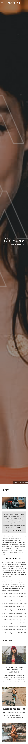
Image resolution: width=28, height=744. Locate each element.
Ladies (5, 490)
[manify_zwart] (14, 3)
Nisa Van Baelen (17, 531)
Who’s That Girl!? (17, 527)
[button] (2, 2)
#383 (14, 708)
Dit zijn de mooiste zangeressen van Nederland (14, 669)
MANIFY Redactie (20, 245)
